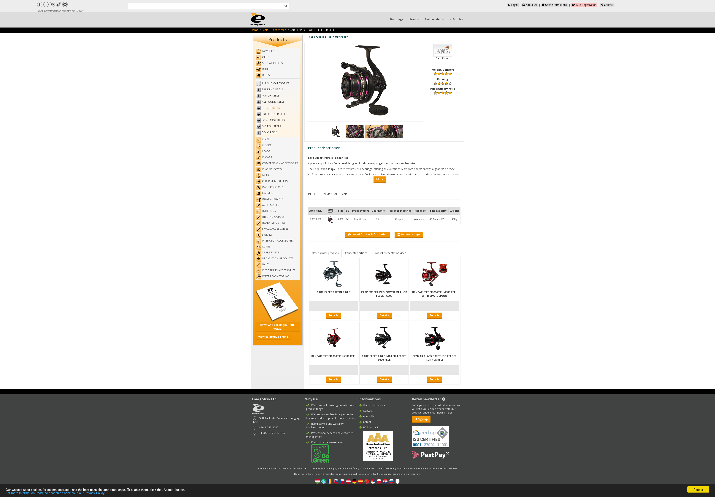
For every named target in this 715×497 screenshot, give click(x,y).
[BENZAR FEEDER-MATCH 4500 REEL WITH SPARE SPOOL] (435, 273)
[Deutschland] (354, 481)
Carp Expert (443, 58)
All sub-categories (275, 83)
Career (367, 422)
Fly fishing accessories (278, 270)
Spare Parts (270, 252)
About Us (531, 5)
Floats (267, 157)
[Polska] (379, 481)
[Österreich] (348, 481)
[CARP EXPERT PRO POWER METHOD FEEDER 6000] (384, 273)
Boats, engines (273, 199)
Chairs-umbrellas (275, 181)
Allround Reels (273, 101)
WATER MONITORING (275, 276)
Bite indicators (273, 216)
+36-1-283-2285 (268, 427)
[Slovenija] (391, 481)
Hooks (266, 145)
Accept (698, 489)
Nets (265, 175)
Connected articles (356, 253)
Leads (266, 151)
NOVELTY (268, 51)
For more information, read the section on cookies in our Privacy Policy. (55, 492)
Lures (266, 246)
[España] (360, 481)
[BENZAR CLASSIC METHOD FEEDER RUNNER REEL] (435, 337)
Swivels (267, 234)
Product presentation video (390, 253)
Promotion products (277, 258)
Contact (608, 5)
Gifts (265, 57)
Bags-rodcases (273, 187)
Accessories (270, 205)
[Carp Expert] (442, 50)
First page (396, 19)
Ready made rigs (273, 222)
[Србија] (373, 481)
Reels (265, 30)
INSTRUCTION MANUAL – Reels (327, 194)
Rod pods (269, 211)
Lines (265, 139)
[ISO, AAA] (430, 434)
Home (254, 30)
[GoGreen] (317, 453)
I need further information (369, 234)
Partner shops (434, 19)
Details (334, 315)
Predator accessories (278, 240)
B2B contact (370, 427)
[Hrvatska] (385, 481)
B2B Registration (585, 5)
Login (514, 5)
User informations (555, 5)
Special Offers (272, 63)
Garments (269, 193)
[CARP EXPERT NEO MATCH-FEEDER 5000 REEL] (384, 337)
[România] (330, 481)
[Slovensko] (336, 481)
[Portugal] (366, 481)
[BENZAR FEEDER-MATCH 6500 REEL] (334, 337)
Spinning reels (272, 89)
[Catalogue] (277, 301)
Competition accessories (280, 163)
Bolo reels (270, 132)
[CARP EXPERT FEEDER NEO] (334, 273)
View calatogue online (273, 336)
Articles (457, 19)
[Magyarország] (317, 481)
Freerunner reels (274, 114)
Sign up (423, 419)
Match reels (270, 95)
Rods (265, 69)
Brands (414, 19)
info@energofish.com (272, 433)
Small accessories (275, 228)
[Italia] (397, 481)
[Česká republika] (342, 481)
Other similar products (325, 253)
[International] (323, 481)
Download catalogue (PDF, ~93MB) (277, 326)
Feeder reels (278, 30)
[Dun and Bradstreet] (375, 446)
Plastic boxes (272, 169)
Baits (266, 264)
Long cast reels (273, 120)
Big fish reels (271, 126)
